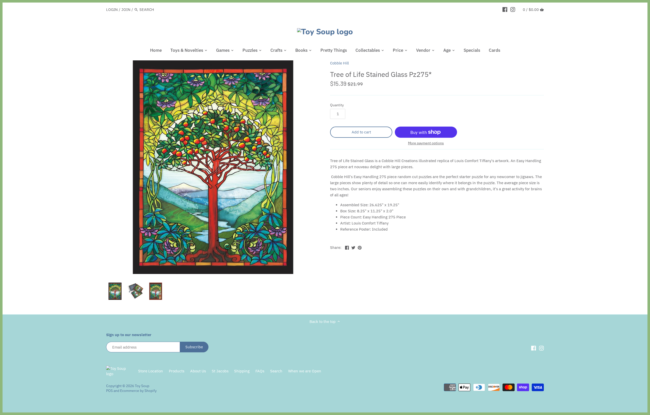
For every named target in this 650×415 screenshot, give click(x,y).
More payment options (426, 143)
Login (112, 9)
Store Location (150, 371)
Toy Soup (142, 386)
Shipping (242, 371)
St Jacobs (220, 371)
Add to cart (361, 132)
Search (276, 371)
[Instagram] (512, 9)
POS (109, 390)
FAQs (259, 371)
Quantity (337, 105)
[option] (115, 291)
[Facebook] (504, 9)
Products (176, 371)
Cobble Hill (339, 63)
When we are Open (304, 371)
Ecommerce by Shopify (138, 390)
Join (126, 9)
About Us (198, 371)
